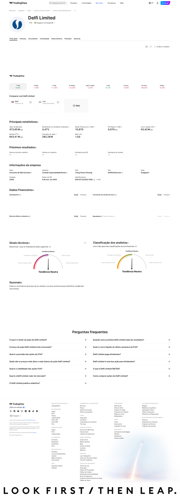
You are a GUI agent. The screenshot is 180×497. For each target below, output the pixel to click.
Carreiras (83, 448)
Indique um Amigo (119, 410)
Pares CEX (55, 420)
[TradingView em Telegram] (29, 411)
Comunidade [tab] (44, 39)
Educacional (118, 424)
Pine (53, 424)
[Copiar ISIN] (94, 180)
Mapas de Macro (57, 458)
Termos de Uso (84, 466)
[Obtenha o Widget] (150, 46)
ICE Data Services (31, 420)
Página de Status (85, 480)
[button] (79, 3)
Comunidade (86, 3)
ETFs (53, 413)
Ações (53, 411)
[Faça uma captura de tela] (146, 46)
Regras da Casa (119, 414)
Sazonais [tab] (77, 39)
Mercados (99, 3)
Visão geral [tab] (13, 39)
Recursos (83, 406)
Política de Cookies (86, 472)
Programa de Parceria (148, 424)
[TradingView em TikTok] (33, 411)
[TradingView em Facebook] (14, 411)
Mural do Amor (118, 408)
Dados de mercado (86, 410)
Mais (122, 3)
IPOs (53, 446)
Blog (81, 444)
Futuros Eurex (84, 432)
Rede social (117, 406)
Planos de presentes (86, 412)
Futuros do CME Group (87, 430)
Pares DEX (55, 422)
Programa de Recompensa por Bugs (91, 478)
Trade (116, 422)
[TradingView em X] (10, 411)
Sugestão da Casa (120, 426)
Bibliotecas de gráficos (149, 408)
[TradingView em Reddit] (37, 411)
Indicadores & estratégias (122, 432)
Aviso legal (83, 468)
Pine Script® (55, 460)
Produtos (73, 3)
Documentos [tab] (33, 39)
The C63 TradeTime (86, 460)
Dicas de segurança (86, 476)
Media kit (83, 450)
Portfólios (54, 452)
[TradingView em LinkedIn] (25, 411)
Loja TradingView (85, 456)
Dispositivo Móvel (57, 466)
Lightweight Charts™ (148, 410)
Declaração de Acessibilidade (89, 474)
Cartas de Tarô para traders (88, 458)
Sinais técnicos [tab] (56, 39)
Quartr (34, 432)
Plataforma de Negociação (150, 414)
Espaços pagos (119, 438)
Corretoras (112, 3)
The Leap (83, 424)
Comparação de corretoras (88, 422)
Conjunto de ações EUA (87, 434)
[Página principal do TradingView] (18, 3)
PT (152, 3)
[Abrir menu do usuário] (157, 3)
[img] (52, 23)
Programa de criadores (121, 412)
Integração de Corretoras (150, 422)
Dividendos (55, 444)
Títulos (54, 415)
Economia (54, 440)
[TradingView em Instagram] (22, 411)
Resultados (55, 442)
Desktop (54, 468)
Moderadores (118, 416)
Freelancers (117, 436)
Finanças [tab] (23, 39)
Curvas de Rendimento (59, 454)
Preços (82, 408)
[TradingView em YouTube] (18, 411)
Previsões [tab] (68, 39)
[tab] (76, 194)
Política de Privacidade (87, 470)
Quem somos (84, 440)
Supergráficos (56, 406)
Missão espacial (85, 442)
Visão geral (83, 418)
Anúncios (145, 420)
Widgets (144, 406)
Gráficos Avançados (148, 412)
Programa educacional (149, 426)
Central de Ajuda (85, 446)
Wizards (116, 434)
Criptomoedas (56, 418)
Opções (54, 456)
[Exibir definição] (23, 127)
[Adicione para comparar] (30, 102)
